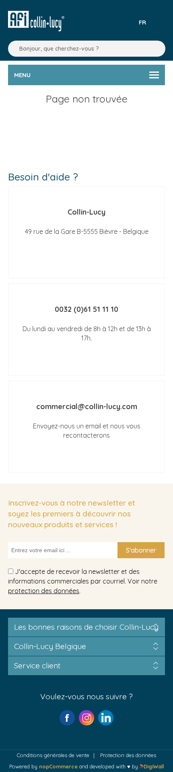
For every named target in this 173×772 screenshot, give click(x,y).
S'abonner (141, 550)
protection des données (43, 591)
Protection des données (128, 755)
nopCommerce (58, 766)
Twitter (105, 717)
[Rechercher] (12, 49)
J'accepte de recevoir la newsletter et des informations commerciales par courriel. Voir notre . (82, 580)
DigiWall (153, 766)
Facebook (67, 717)
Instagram (86, 717)
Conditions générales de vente (53, 755)
